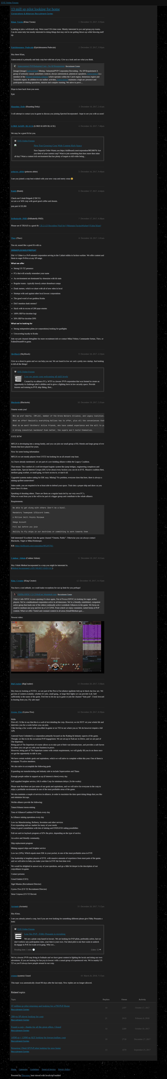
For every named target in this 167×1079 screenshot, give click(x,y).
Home (13, 1069)
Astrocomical (32, 71)
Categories (23, 1069)
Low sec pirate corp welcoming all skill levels (46, 376)
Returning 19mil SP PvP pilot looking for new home (36, 1048)
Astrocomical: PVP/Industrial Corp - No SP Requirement (41, 66)
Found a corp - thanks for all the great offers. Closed (36, 1027)
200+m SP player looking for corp (27, 1016)
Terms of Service (49, 1069)
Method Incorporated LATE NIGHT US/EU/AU (32, 568)
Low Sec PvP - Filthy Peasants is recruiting (44, 934)
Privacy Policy (64, 1069)
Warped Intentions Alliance (37, 77)
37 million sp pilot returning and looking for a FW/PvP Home (40, 1006)
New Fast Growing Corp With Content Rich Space (58, 145)
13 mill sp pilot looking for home (35, 9)
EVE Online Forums (9, 3)
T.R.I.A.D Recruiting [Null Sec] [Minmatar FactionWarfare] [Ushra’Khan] (70, 226)
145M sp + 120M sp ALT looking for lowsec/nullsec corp (38, 1037)
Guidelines (34, 1069)
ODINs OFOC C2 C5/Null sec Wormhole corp (37, 594)
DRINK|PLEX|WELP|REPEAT (23, 250)
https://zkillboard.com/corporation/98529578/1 (34, 546)
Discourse (26, 1075)
